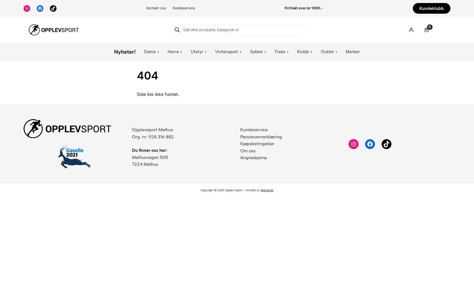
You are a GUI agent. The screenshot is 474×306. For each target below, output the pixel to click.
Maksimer (267, 190)
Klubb (303, 51)
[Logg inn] (411, 29)
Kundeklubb (431, 8)
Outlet (327, 51)
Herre (173, 51)
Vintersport (226, 51)
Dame (150, 51)
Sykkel (256, 51)
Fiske (280, 51)
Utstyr (197, 51)
